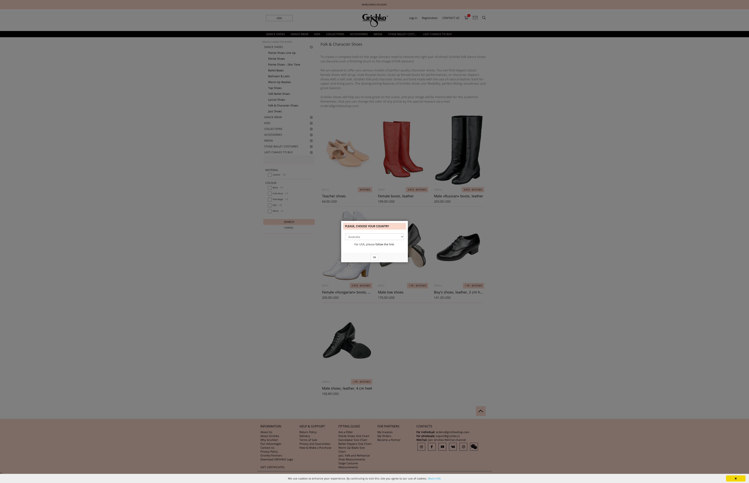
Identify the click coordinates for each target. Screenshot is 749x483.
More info (434, 478)
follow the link (384, 244)
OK (374, 257)
